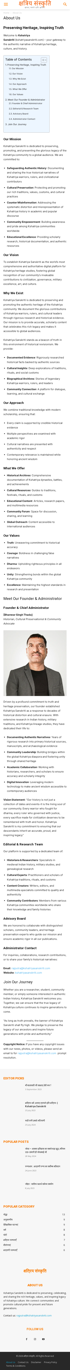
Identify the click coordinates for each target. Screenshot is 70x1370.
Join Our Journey (17, 124)
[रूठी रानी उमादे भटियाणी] (12, 1125)
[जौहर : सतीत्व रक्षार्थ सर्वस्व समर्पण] (12, 1189)
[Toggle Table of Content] (42, 60)
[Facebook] (26, 1339)
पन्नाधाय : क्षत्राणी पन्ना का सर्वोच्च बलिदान (42, 1166)
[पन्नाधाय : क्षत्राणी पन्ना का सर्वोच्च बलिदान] (12, 1171)
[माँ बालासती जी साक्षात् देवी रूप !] (12, 1090)
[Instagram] (35, 1339)
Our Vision (17, 73)
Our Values (18, 94)
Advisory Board (20, 113)
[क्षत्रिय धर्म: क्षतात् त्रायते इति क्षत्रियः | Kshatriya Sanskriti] (12, 1108)
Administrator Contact (24, 119)
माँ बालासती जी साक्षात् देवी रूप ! (38, 1085)
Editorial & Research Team (25, 108)
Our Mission (17, 68)
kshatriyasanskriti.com (28, 972)
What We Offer (20, 89)
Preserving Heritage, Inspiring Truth (26, 64)
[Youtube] (43, 1339)
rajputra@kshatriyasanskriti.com (31, 968)
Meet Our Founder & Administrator (26, 99)
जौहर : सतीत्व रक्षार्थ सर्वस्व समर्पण (39, 1184)
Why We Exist (19, 78)
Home (6, 12)
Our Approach (19, 84)
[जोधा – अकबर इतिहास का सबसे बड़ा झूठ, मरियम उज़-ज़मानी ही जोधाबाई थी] (12, 1153)
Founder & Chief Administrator (27, 103)
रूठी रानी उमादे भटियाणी (35, 1120)
